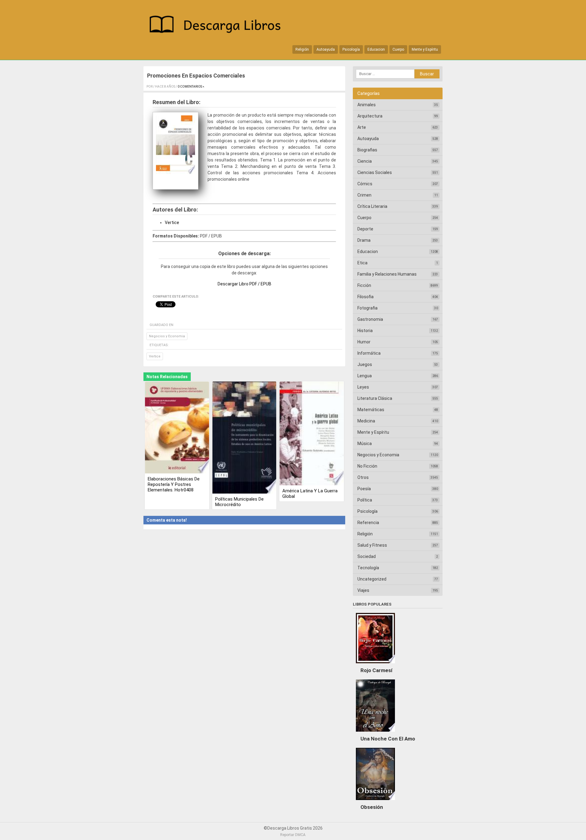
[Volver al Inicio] (218, 25)
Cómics (364, 183)
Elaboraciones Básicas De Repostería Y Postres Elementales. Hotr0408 (174, 484)
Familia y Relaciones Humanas (387, 274)
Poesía (364, 488)
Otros (363, 477)
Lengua (364, 375)
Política (364, 500)
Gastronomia (370, 319)
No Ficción (367, 466)
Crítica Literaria (372, 206)
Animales (366, 104)
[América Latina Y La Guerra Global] (311, 434)
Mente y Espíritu (425, 49)
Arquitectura (369, 116)
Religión (302, 49)
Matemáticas (370, 409)
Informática (369, 353)
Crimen (364, 195)
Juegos (364, 364)
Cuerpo (398, 49)
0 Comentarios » (191, 86)
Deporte (365, 228)
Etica (362, 262)
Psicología (351, 49)
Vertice (172, 222)
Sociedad (366, 556)
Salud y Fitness (372, 545)
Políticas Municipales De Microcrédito (239, 501)
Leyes (363, 387)
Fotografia (367, 308)
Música (364, 443)
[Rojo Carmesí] (375, 664)
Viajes (363, 590)
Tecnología (368, 567)
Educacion (376, 49)
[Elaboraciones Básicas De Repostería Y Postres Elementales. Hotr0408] (177, 428)
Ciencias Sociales (374, 172)
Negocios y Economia (167, 336)
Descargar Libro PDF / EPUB (244, 283)
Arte (361, 127)
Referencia (368, 522)
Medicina (366, 420)
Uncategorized (371, 579)
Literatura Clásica (374, 398)
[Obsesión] (375, 801)
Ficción (364, 285)
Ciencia (364, 161)
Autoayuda (326, 49)
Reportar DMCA (293, 835)
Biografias (367, 149)
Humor (364, 341)
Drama (364, 240)
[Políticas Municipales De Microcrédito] (244, 438)
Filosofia (365, 296)
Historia (365, 330)
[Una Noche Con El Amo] (375, 733)
